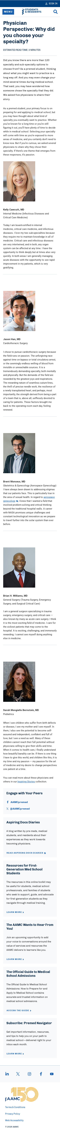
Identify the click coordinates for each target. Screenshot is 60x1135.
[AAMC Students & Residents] (31, 12)
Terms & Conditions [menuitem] (15, 1107)
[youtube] (50, 1073)
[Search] (55, 11)
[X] (17, 1073)
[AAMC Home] (21, 1094)
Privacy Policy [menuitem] (12, 1114)
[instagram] (29, 1073)
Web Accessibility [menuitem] (14, 1120)
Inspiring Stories (26, 781)
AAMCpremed (19, 802)
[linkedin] (8, 1073)
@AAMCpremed (20, 808)
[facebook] (40, 1073)
